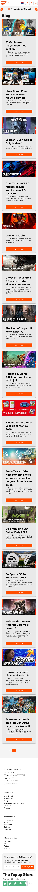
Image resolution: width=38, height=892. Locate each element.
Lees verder (19, 62)
